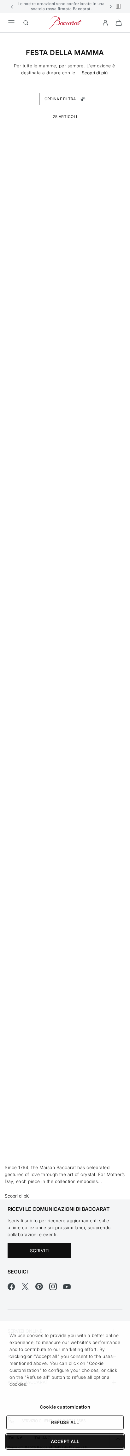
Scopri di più (95, 72)
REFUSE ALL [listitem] (65, 1422)
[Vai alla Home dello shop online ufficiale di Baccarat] (65, 22)
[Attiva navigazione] (11, 23)
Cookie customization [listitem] (65, 1407)
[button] (12, 6)
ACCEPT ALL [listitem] (65, 1441)
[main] (65, 606)
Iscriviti (39, 1250)
